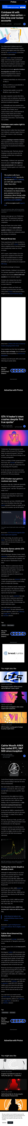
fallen (2, 540)
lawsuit (10, 291)
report (9, 57)
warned (12, 462)
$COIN (14, 177)
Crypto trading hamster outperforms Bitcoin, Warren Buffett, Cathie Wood (13, 927)
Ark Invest (5, 755)
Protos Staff (18, 24)
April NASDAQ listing (16, 293)
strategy (14, 939)
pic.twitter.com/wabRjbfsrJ (13, 200)
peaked (19, 888)
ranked (10, 952)
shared (3, 505)
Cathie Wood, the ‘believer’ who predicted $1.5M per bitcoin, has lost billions (13, 918)
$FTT (16, 179)
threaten (17, 579)
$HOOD (21, 179)
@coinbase (7, 177)
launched (3, 789)
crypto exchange (12, 52)
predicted (16, 596)
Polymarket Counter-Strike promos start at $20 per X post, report (11, 687)
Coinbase (14, 981)
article (16, 244)
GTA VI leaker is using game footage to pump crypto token (12, 728)
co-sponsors (4, 983)
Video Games (9, 426)
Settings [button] (4, 1122)
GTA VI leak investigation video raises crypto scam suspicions (12, 707)
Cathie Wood (11, 755)
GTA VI (4, 426)
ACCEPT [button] (10, 1122)
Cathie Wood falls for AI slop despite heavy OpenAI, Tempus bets (12, 1095)
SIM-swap (4, 264)
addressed (4, 556)
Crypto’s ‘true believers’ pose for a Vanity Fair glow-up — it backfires (11, 1074)
